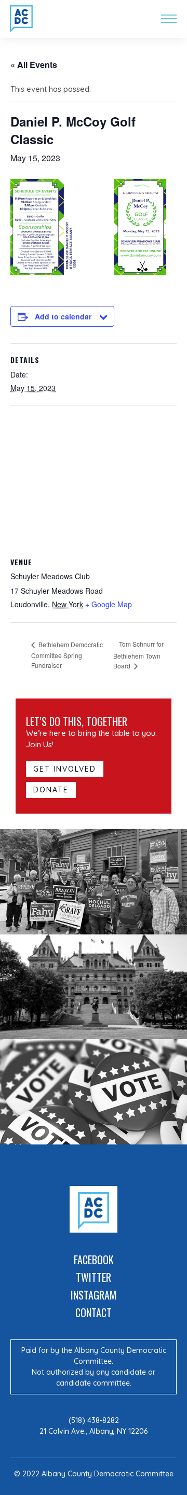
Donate (51, 789)
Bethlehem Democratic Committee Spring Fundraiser (67, 654)
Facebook (94, 1259)
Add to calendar (63, 316)
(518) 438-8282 (94, 1420)
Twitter (93, 1277)
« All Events (33, 65)
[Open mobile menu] (169, 19)
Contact (93, 1312)
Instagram (94, 1295)
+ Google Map (108, 604)
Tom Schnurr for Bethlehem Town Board (138, 654)
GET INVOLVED (64, 769)
